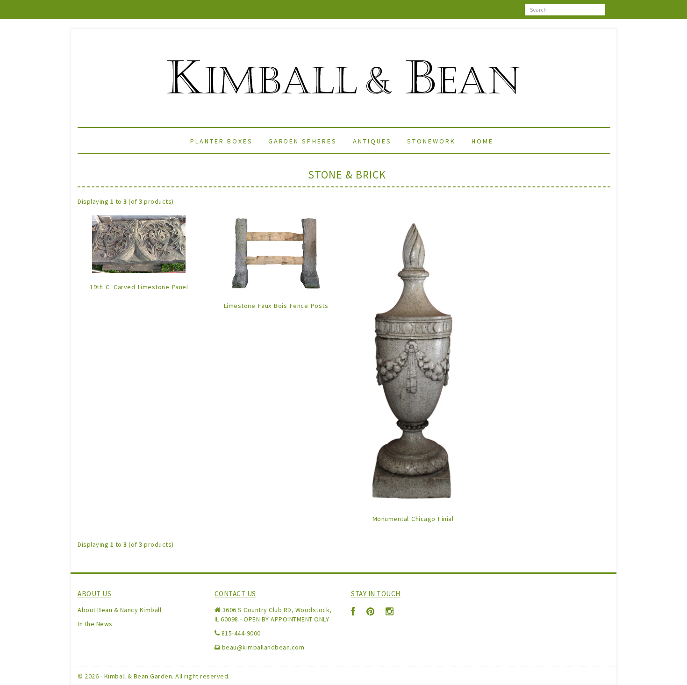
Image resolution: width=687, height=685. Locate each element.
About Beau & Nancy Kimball (119, 610)
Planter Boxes (221, 141)
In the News (95, 624)
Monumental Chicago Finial (413, 518)
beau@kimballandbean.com (263, 647)
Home (483, 141)
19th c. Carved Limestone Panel (139, 287)
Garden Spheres (302, 141)
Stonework (431, 141)
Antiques (372, 141)
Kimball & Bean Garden (138, 676)
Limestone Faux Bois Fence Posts (276, 305)
